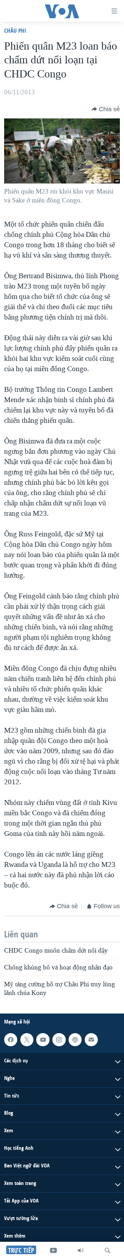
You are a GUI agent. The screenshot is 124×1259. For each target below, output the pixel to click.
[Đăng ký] (91, 1039)
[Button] (106, 109)
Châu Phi (15, 30)
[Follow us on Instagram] (58, 1039)
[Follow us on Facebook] (10, 1039)
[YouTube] (53, 1250)
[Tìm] (107, 1250)
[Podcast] (75, 1039)
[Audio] (80, 1250)
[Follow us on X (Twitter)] (26, 1039)
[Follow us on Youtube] (42, 1039)
